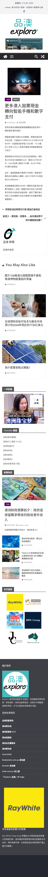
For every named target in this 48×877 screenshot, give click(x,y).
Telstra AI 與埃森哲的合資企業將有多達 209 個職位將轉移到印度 (33, 556)
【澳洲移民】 (7, 459)
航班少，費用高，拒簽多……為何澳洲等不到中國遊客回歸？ (23, 218)
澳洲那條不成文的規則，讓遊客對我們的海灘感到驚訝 (32, 573)
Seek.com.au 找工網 (11, 771)
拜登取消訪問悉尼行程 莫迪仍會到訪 (22, 209)
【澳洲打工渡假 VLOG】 (12, 441)
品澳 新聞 (22, 122)
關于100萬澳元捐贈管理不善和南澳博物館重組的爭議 (23, 277)
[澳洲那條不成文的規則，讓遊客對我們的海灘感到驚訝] (10, 575)
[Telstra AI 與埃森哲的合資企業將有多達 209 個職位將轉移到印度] (10, 558)
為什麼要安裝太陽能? (17, 367)
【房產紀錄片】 (8, 446)
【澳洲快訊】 (7, 450)
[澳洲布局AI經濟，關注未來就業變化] (10, 541)
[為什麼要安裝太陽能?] (24, 342)
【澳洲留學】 (7, 454)
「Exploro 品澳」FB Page (13, 777)
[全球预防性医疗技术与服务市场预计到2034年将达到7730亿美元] (24, 296)
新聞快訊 (16, 99)
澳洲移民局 (6, 726)
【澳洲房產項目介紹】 (11, 463)
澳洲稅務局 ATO (9, 731)
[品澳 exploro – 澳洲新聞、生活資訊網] (5, 56)
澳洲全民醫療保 (8, 743)
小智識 (8, 99)
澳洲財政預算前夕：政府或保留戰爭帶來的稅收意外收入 (24, 515)
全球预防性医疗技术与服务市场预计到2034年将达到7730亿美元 (24, 323)
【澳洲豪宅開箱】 (9, 437)
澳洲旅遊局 (6, 737)
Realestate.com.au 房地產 (13, 760)
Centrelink (7, 754)
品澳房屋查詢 (7, 720)
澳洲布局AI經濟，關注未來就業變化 (32, 540)
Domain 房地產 (8, 765)
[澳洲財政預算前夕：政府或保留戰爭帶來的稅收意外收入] (24, 488)
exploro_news (23, 525)
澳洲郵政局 (6, 748)
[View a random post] (42, 56)
